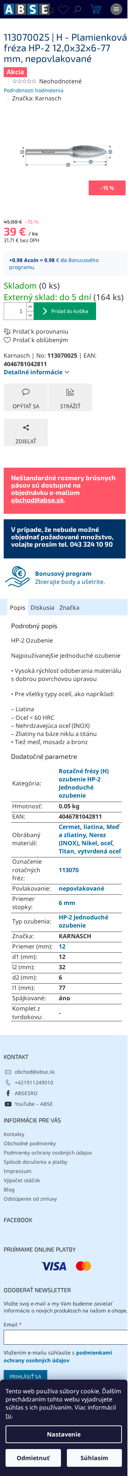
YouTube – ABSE (34, 1103)
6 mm (67, 903)
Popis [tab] (17, 607)
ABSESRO (26, 1093)
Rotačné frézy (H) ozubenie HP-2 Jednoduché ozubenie (84, 783)
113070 (69, 870)
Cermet (69, 827)
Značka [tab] (69, 607)
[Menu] (116, 9)
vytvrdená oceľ (99, 851)
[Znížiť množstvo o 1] (30, 315)
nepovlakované (81, 888)
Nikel (89, 843)
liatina (93, 827)
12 (62, 946)
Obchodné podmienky (30, 1143)
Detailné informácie (33, 372)
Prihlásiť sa (25, 1376)
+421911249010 (34, 1082)
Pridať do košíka (69, 311)
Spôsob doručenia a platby (35, 1161)
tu (8, 1415)
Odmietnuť (33, 1458)
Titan (66, 851)
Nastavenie (64, 1434)
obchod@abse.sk (37, 500)
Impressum (17, 1170)
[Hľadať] (77, 9)
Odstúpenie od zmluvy (30, 1198)
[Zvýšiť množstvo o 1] (30, 307)
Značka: (36, 98)
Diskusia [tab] (42, 607)
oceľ (106, 843)
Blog (9, 1189)
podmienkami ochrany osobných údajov (58, 1356)
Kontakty (14, 1134)
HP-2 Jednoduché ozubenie (83, 921)
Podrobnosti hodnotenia (34, 90)
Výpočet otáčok (22, 1180)
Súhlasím (94, 1458)
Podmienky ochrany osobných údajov (48, 1152)
